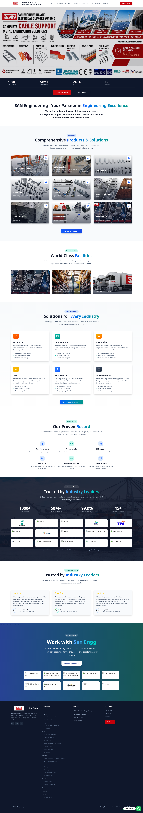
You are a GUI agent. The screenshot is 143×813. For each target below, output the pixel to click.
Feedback (97, 3)
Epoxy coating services (50, 761)
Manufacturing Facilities (51, 717)
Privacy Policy (103, 807)
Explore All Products (70, 231)
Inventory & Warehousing (51, 720)
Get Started (110, 722)
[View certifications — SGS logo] (110, 685)
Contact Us (108, 713)
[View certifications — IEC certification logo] (91, 675)
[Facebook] (21, 723)
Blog (91, 3)
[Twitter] (17, 723)
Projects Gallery (48, 781)
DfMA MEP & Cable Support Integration (55, 758)
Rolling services (48, 767)
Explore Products (81, 92)
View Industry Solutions (70, 402)
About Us (59, 3)
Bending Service (48, 775)
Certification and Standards (51, 725)
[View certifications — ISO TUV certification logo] (32, 675)
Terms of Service (116, 807)
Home (53, 3)
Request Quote (126, 3)
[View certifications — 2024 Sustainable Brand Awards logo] (71, 685)
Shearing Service (48, 770)
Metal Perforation (49, 749)
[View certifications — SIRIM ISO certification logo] (32, 685)
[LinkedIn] (12, 723)
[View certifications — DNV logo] (91, 685)
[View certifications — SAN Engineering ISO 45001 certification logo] (71, 675)
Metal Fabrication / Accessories (52, 743)
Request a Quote (62, 92)
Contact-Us (105, 3)
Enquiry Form (48, 797)
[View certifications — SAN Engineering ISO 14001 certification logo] (52, 675)
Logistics (46, 723)
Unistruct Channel (49, 737)
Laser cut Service (48, 764)
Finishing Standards (49, 784)
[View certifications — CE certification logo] (110, 675)
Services (76, 3)
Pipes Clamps (48, 740)
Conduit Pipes (48, 746)
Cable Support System (50, 734)
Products (67, 3)
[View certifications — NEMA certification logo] (52, 685)
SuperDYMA (47, 752)
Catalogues (47, 728)
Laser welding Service (50, 772)
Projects (84, 3)
